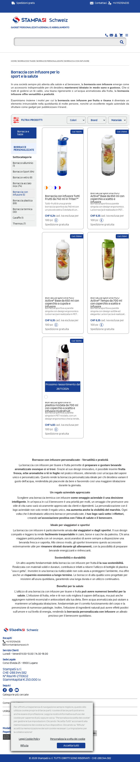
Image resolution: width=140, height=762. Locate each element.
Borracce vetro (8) (22, 177)
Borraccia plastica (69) (22, 202)
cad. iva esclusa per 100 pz (62, 220)
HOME (14, 61)
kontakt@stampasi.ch (17, 644)
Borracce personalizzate (50, 61)
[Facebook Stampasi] (5, 690)
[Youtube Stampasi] (17, 690)
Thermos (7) (19, 223)
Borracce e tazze (26, 61)
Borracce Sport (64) (23, 171)
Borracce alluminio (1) (23, 164)
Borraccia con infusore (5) (20, 193)
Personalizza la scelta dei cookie (67, 739)
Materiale (116, 120)
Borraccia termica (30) (22, 210)
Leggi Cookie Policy (29, 739)
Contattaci (101, 3)
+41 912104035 (120, 3)
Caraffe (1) (18, 217)
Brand (94, 120)
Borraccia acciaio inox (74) (22, 185)
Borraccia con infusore (76, 61)
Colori (73, 120)
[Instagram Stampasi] (11, 690)
